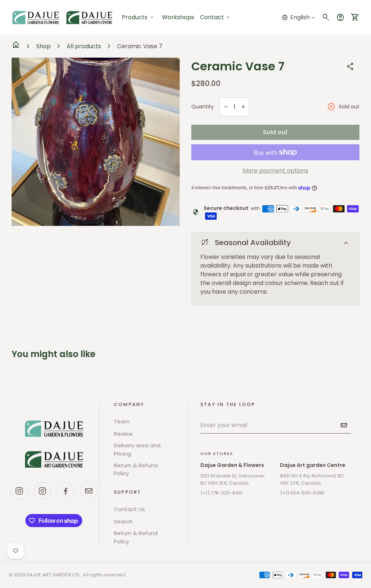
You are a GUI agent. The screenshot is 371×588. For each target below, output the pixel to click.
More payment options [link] (275, 170)
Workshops (178, 17)
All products (84, 46)
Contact (215, 17)
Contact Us (129, 509)
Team (122, 421)
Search (123, 521)
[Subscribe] (344, 425)
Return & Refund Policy (136, 469)
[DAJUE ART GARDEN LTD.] (54, 444)
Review (123, 434)
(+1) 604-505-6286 (302, 492)
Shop (43, 46)
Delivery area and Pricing (137, 449)
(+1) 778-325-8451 (221, 492)
